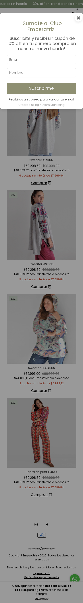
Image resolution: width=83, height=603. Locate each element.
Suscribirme (41, 88)
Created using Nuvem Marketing (41, 105)
